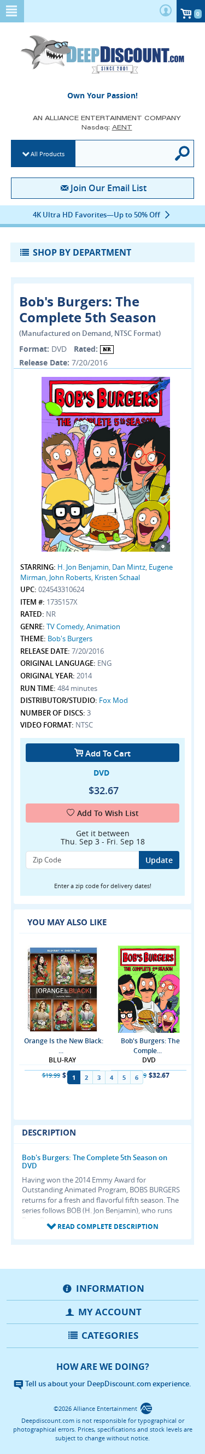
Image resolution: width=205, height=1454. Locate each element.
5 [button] (124, 1077)
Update (159, 860)
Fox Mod (113, 700)
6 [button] (136, 1077)
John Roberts (70, 577)
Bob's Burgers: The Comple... (150, 1045)
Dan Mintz (128, 567)
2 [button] (86, 1077)
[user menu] (166, 11)
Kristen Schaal (117, 577)
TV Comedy (64, 626)
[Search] (183, 153)
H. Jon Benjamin (83, 567)
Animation (103, 626)
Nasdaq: (106, 127)
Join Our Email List (109, 188)
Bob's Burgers (70, 638)
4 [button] (111, 1077)
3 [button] (99, 1077)
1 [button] (73, 1077)
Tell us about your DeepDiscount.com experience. (107, 1383)
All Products (48, 154)
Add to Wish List (108, 813)
